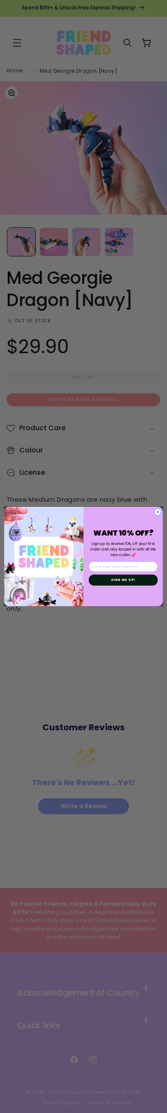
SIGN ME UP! (123, 579)
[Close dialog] (157, 512)
